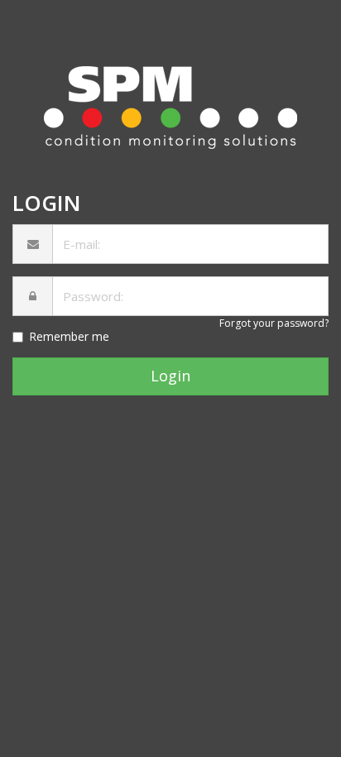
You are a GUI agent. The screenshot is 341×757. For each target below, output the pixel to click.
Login (170, 376)
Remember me (69, 336)
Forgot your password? (274, 323)
